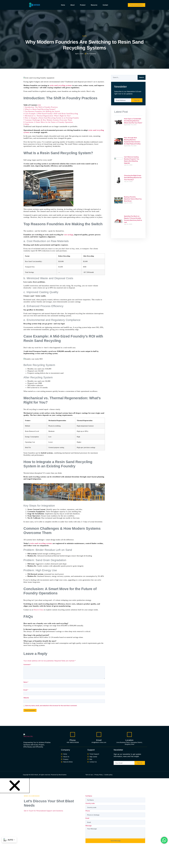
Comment (27, 664)
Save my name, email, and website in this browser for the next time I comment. (51, 705)
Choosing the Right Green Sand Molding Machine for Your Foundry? (133, 177)
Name (25, 682)
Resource (94, 5)
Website (26, 698)
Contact (105, 5)
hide (39, 105)
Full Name (88, 796)
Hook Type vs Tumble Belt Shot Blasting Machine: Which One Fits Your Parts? (133, 121)
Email (25, 690)
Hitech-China (39, 610)
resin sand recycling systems (61, 85)
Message (88, 825)
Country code (90, 803)
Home (63, 5)
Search (141, 77)
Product (82, 5)
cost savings (68, 235)
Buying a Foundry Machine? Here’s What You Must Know (133, 199)
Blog (84, 36)
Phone (87, 811)
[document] (84, 811)
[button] (14, 785)
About (72, 5)
